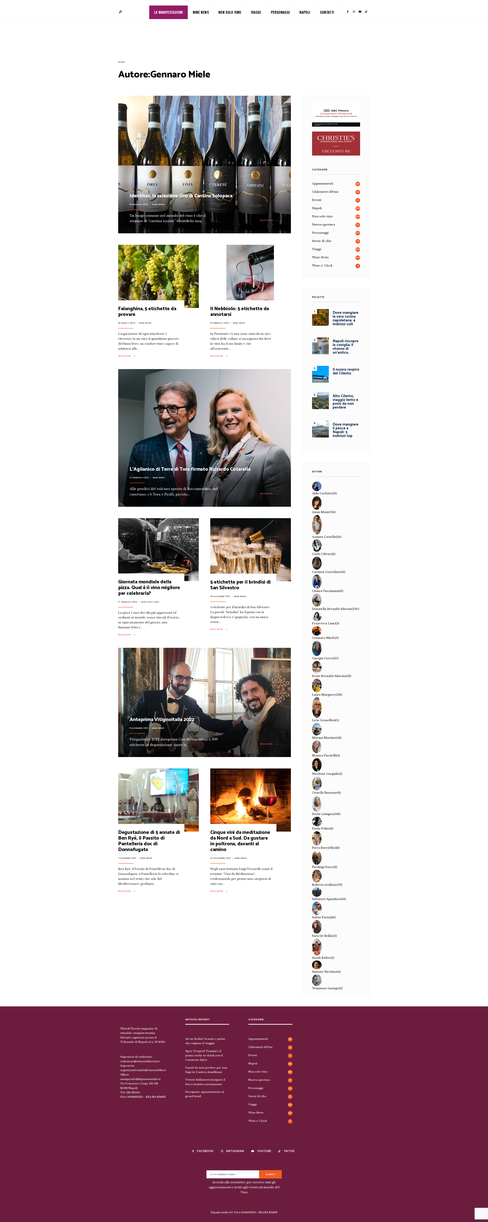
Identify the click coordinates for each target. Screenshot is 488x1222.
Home (121, 61)
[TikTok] (366, 12)
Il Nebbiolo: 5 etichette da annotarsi (239, 312)
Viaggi (256, 12)
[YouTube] (360, 12)
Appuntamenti (322, 183)
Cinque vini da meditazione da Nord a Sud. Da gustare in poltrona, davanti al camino (240, 841)
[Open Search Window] (120, 12)
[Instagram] (354, 12)
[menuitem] (168, 12)
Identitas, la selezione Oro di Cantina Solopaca (181, 196)
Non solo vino (229, 12)
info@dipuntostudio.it (145, 1079)
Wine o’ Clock (322, 265)
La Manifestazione (168, 12)
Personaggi (280, 12)
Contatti (327, 12)
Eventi (316, 200)
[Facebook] (348, 12)
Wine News (201, 12)
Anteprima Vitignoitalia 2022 (162, 719)
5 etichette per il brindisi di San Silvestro (240, 585)
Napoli (304, 12)
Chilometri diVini (325, 191)
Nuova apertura (323, 224)
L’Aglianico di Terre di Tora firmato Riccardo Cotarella (190, 469)
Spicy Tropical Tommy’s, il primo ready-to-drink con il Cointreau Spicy (204, 1055)
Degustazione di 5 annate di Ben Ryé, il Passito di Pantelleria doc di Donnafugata (149, 841)
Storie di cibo (321, 241)
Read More (269, 220)
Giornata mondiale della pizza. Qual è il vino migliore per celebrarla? (149, 587)
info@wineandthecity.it (154, 1070)
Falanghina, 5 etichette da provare (147, 312)
